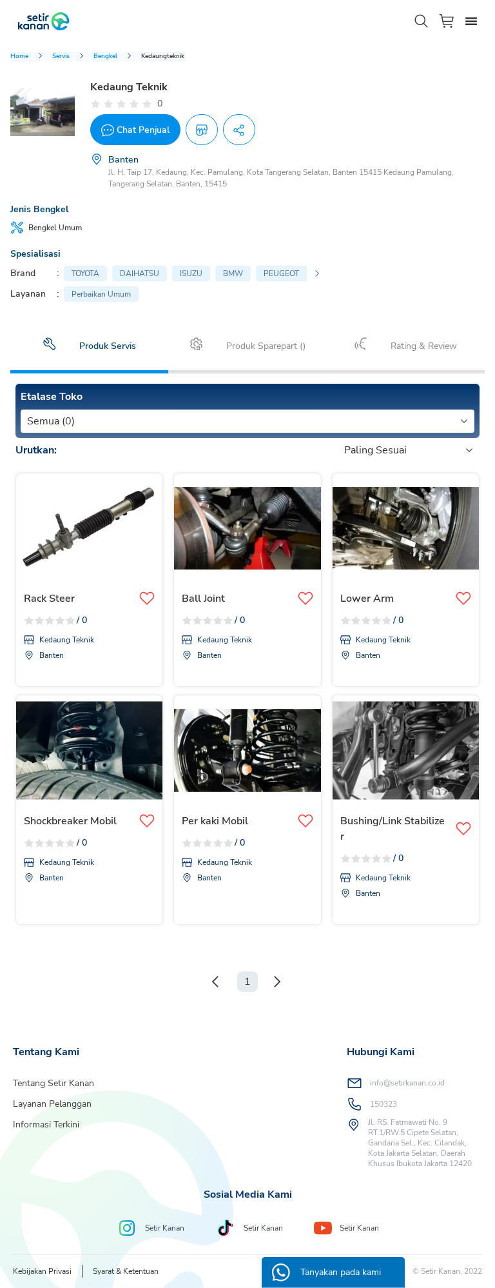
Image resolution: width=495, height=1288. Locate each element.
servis (61, 56)
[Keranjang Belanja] (447, 21)
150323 (383, 1104)
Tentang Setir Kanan (53, 1083)
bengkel (105, 56)
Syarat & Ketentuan (126, 1271)
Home (19, 56)
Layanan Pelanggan (52, 1104)
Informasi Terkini (46, 1124)
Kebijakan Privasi (42, 1271)
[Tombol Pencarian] (421, 21)
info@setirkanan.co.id (407, 1083)
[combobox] (28, 421)
